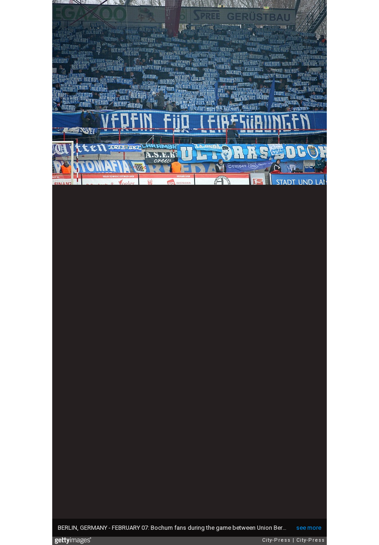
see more (308, 527)
